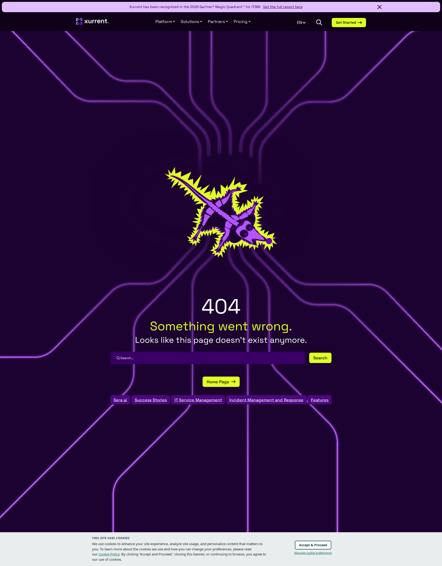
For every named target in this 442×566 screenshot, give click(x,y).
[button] (218, 21)
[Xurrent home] (92, 23)
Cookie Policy (109, 554)
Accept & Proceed (313, 545)
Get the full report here (282, 7)
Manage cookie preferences (313, 553)
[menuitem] (165, 21)
